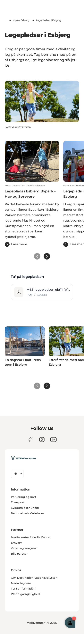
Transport (17, 502)
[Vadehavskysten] (23, 458)
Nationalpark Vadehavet (28, 513)
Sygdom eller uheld (25, 508)
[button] (32, 215)
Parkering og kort (23, 497)
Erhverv (16, 542)
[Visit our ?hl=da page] (41, 439)
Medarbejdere (21, 583)
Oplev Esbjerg (21, 20)
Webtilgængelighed (25, 594)
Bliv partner (19, 553)
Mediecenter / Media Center (31, 537)
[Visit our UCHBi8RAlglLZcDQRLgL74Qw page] (53, 439)
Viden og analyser (23, 548)
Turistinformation (23, 588)
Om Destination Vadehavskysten (34, 577)
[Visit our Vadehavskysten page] (30, 439)
